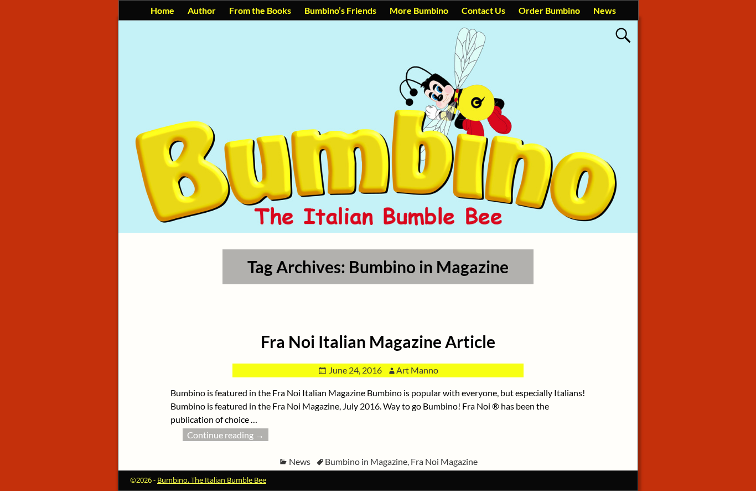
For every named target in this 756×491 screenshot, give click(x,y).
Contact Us (483, 10)
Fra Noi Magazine (444, 461)
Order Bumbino (549, 10)
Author (202, 10)
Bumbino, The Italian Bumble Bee (211, 480)
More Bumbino (419, 10)
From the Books (260, 10)
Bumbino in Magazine (366, 461)
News (604, 10)
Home (162, 10)
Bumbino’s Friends (340, 10)
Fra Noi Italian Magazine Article (378, 341)
